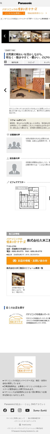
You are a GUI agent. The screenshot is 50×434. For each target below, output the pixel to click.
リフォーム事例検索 (41, 19)
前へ (5, 36)
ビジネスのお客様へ (13, 13)
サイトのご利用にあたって (15, 418)
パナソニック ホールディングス (25, 421)
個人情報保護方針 (34, 418)
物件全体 (15, 62)
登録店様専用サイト (36, 13)
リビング (31, 62)
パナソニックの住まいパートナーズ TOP (18, 19)
